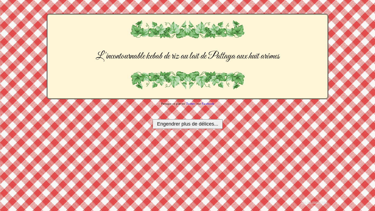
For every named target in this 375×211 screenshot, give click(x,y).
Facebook (208, 103)
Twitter (190, 103)
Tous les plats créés (313, 202)
